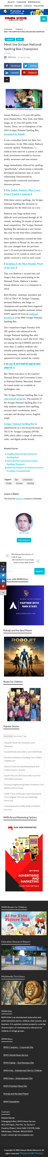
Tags (24, 736)
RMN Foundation (11, 1101)
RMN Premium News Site (15, 1086)
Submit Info (8, 6)
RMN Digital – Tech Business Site (18, 1062)
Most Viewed (18, 736)
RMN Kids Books (34, 2)
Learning (19, 29)
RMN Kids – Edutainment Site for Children (22, 1070)
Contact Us (28, 6)
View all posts (24, 540)
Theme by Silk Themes (31, 1153)
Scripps (19, 483)
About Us (11, 2)
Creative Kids (21, 2)
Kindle (8, 483)
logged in (20, 498)
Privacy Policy (39, 6)
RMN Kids (12, 57)
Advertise (18, 6)
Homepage (8, 29)
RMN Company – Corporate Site (18, 1047)
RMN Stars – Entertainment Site (18, 1078)
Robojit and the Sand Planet (16, 1093)
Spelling (30, 483)
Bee (16, 479)
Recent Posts (8, 736)
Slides (19, 39)
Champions (27, 479)
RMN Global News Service (15, 1055)
